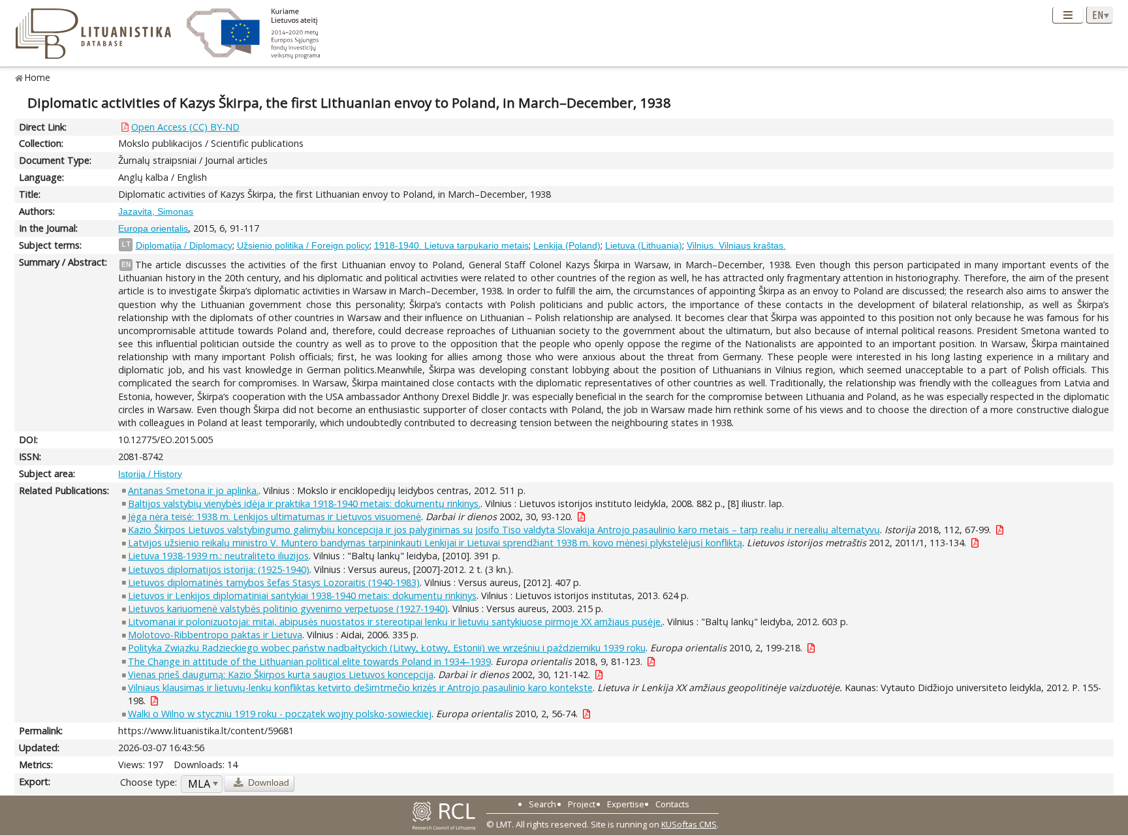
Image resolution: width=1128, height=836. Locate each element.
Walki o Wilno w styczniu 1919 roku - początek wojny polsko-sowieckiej (279, 713)
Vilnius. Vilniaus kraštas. (736, 245)
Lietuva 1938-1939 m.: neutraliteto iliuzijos (218, 556)
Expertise (625, 804)
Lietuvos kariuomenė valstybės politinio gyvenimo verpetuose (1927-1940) (288, 608)
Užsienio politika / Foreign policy (303, 245)
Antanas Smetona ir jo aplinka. (193, 490)
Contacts (672, 804)
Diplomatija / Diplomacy (184, 245)
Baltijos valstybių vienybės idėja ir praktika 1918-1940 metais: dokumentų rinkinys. (304, 503)
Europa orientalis (153, 228)
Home (37, 77)
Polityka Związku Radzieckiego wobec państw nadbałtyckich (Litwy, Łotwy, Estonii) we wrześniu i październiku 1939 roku (387, 648)
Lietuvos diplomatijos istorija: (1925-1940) (218, 569)
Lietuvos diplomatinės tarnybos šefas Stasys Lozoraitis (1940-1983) (274, 582)
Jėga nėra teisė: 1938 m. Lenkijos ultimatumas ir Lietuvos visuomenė (274, 516)
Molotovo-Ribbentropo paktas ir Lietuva (215, 634)
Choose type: (148, 782)
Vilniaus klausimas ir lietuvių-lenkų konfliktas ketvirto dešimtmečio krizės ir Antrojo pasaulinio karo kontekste (360, 687)
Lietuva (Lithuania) (643, 245)
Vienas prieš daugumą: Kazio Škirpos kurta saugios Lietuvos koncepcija (280, 674)
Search (542, 804)
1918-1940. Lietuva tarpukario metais (451, 245)
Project (581, 804)
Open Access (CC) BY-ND (185, 127)
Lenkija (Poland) (567, 245)
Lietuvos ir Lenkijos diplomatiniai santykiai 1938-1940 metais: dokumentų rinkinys (302, 595)
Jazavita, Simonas (155, 211)
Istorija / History (150, 474)
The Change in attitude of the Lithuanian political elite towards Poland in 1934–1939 (309, 661)
